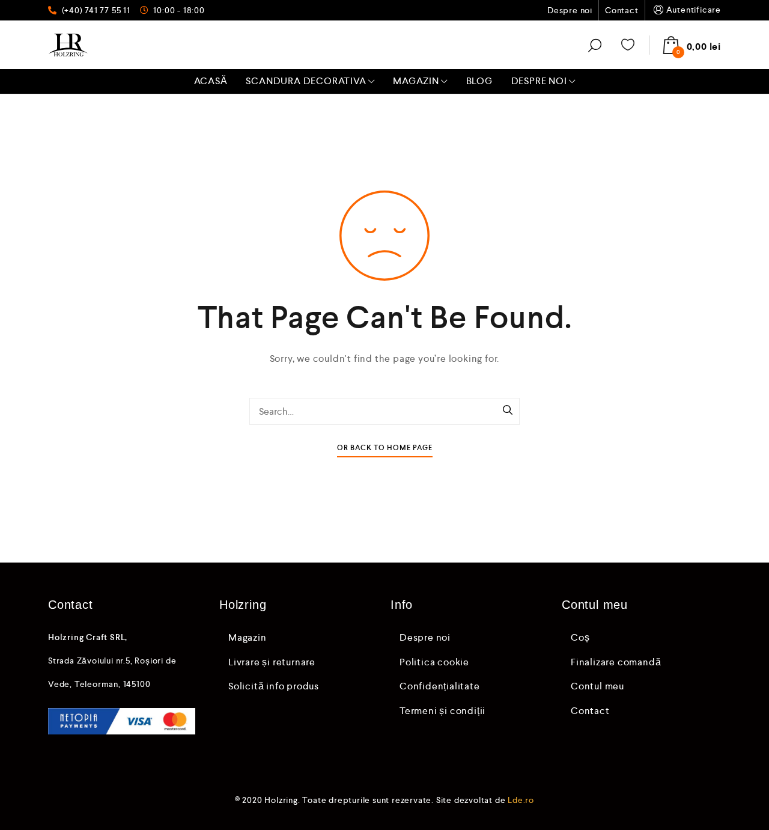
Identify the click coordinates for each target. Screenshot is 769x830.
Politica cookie (434, 662)
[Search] (508, 411)
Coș (580, 637)
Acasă (211, 81)
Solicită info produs (273, 686)
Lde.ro (521, 800)
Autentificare (693, 9)
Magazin (416, 81)
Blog (479, 81)
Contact (622, 10)
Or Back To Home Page (385, 448)
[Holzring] (68, 45)
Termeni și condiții (442, 710)
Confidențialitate (440, 686)
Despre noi (569, 10)
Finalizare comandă (616, 662)
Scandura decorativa (306, 81)
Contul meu (597, 686)
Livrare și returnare (271, 662)
